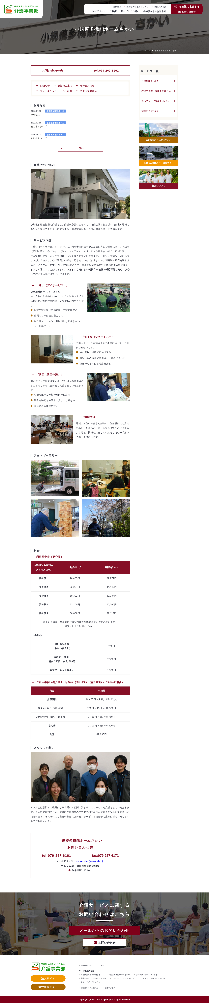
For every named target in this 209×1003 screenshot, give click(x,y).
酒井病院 (117, 7)
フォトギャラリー (49, 91)
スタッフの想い (88, 91)
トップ (147, 51)
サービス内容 (87, 85)
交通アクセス (160, 7)
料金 (69, 91)
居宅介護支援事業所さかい (91, 975)
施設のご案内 (65, 85)
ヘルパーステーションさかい (123, 978)
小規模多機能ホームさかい (119, 975)
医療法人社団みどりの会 (137, 7)
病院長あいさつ (87, 965)
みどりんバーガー (40, 138)
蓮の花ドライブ (38, 126)
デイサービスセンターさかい (153, 978)
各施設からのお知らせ (154, 11)
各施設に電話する (188, 6)
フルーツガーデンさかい (91, 982)
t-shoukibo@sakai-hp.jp (90, 861)
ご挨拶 (113, 11)
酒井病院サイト (48, 987)
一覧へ (80, 148)
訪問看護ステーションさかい (147, 975)
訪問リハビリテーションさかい (93, 978)
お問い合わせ (188, 12)
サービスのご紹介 (130, 11)
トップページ (98, 11)
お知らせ (45, 85)
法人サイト (48, 978)
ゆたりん (35, 115)
